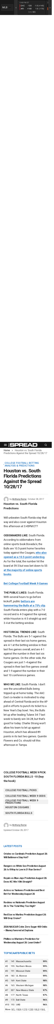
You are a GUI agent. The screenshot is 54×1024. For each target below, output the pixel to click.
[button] (5, 445)
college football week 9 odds (25, 796)
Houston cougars (17, 807)
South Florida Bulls (18, 813)
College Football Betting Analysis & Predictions (22, 464)
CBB (31, 1009)
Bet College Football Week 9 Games (26, 583)
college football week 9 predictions (21, 801)
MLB (37, 1009)
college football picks (21, 790)
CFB (25, 1009)
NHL (43, 1009)
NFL (13, 1009)
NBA (19, 1009)
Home (7, 450)
